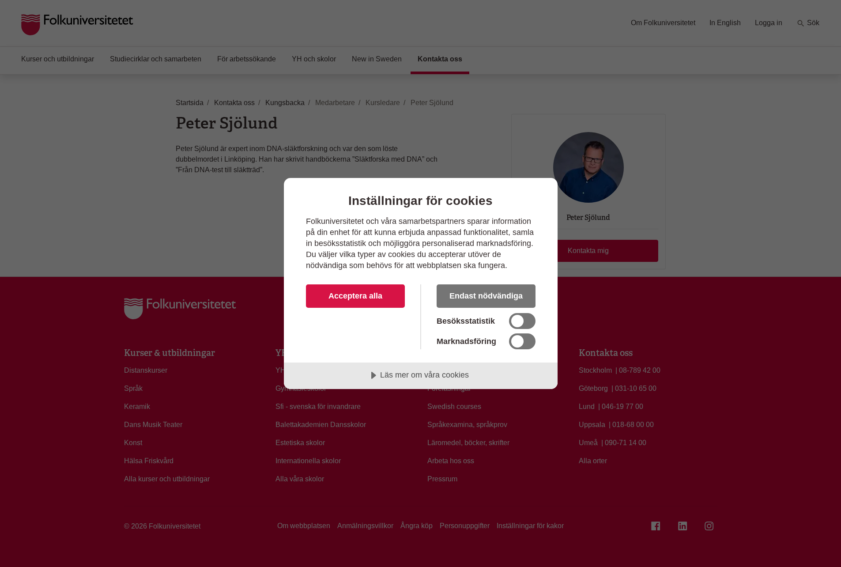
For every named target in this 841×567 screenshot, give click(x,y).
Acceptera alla (355, 295)
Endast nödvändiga (486, 295)
